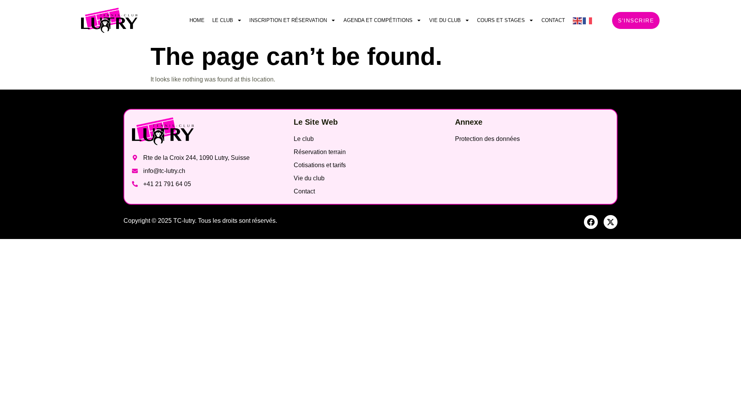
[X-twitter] (611, 222)
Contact (553, 20)
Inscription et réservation (288, 20)
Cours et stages (501, 20)
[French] (588, 20)
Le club (222, 20)
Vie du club (445, 20)
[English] (578, 20)
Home (197, 20)
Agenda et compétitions (378, 20)
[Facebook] (591, 222)
